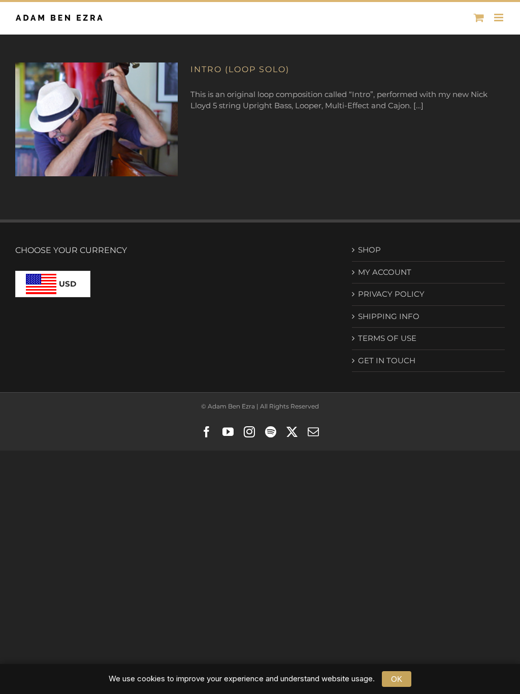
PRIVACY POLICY (391, 294)
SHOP (369, 250)
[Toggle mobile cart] (479, 17)
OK (396, 679)
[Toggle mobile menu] (499, 17)
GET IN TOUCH (386, 360)
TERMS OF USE (387, 338)
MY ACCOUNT (384, 272)
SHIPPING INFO (388, 316)
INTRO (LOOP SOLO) (239, 69)
